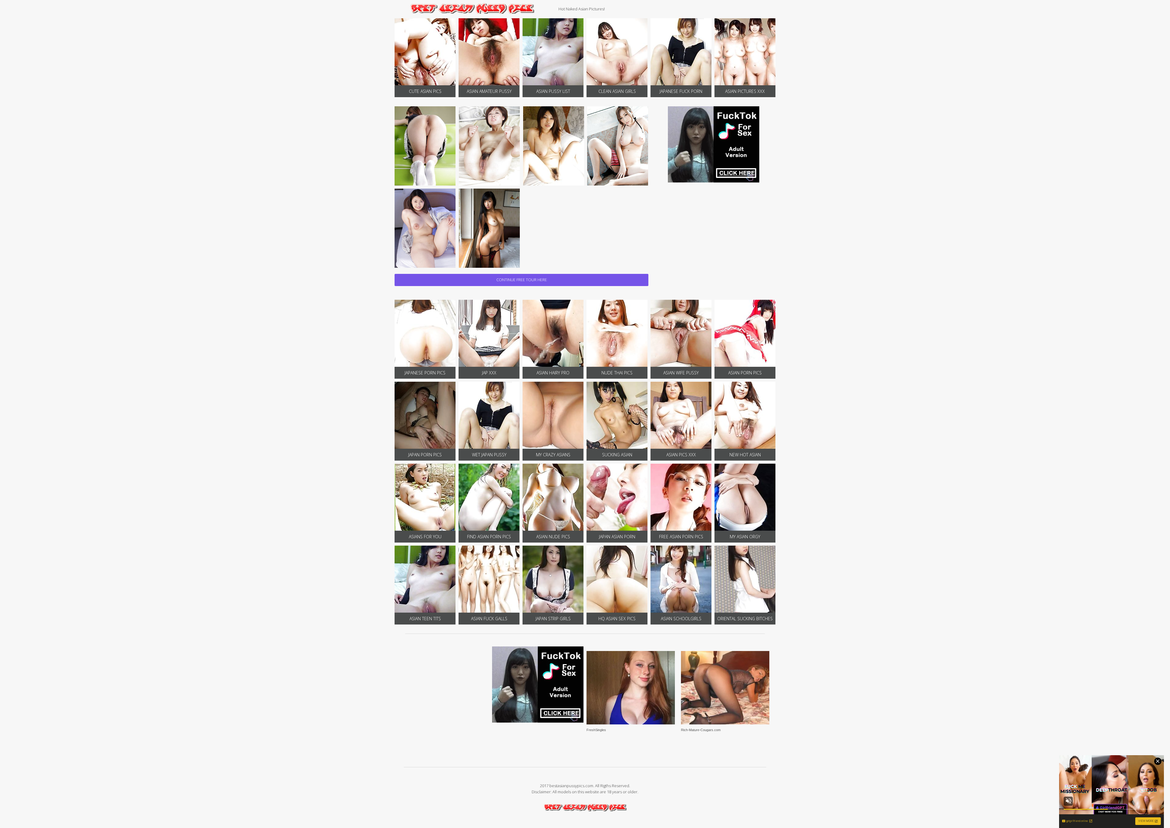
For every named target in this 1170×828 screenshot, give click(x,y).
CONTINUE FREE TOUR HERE (521, 279)
